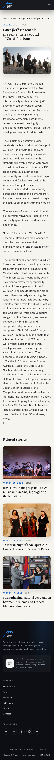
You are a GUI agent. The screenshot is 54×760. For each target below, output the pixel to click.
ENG (42, 755)
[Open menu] (49, 5)
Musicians (7, 697)
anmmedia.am (29, 755)
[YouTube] (6, 732)
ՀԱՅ (48, 755)
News (13, 18)
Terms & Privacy (11, 755)
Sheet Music (9, 686)
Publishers (8, 703)
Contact (7, 713)
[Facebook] (22, 732)
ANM (5, 18)
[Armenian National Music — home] (8, 5)
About (6, 708)
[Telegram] (37, 732)
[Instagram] (29, 732)
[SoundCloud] (14, 732)
